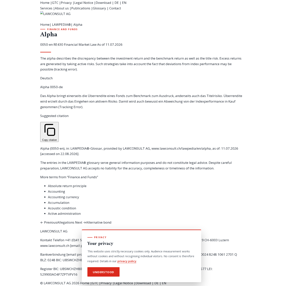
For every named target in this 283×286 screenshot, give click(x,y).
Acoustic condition (62, 208)
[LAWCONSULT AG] (141, 16)
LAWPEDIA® (61, 24)
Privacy (66, 2)
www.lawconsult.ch (54, 245)
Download (103, 2)
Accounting (56, 191)
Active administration (64, 213)
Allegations (57, 222)
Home (44, 2)
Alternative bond (93, 222)
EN (124, 2)
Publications (80, 8)
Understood (103, 272)
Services (46, 8)
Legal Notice (83, 2)
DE (117, 2)
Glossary (99, 8)
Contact (115, 8)
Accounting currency (63, 197)
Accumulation (58, 202)
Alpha (44, 87)
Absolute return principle (67, 186)
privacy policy (126, 261)
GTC (55, 2)
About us (62, 8)
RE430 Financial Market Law (75, 44)
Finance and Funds (62, 29)
